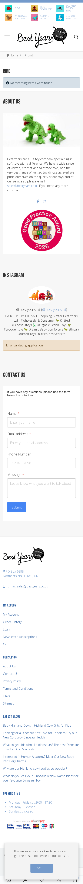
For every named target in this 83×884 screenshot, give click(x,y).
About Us (9, 666)
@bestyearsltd (54, 309)
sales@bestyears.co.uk (22, 186)
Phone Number (19, 454)
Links (6, 696)
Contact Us (10, 674)
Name (13, 413)
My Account (11, 614)
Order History (12, 622)
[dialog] (41, 861)
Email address (19, 434)
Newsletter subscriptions (20, 637)
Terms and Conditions (18, 688)
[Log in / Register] (25, 880)
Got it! (41, 868)
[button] (76, 37)
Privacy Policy (12, 681)
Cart (6, 644)
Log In (7, 629)
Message (15, 474)
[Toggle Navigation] (7, 37)
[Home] (9, 880)
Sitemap (8, 703)
